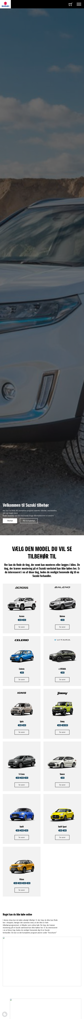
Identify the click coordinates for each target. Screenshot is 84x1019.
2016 (20, 725)
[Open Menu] (79, 4)
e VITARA (62, 669)
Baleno (62, 616)
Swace (62, 774)
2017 (18, 830)
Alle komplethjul (29, 521)
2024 (26, 830)
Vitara (21, 879)
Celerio (21, 669)
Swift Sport (62, 826)
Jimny (62, 721)
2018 (59, 725)
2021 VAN (64, 725)
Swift (22, 826)
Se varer (22, 627)
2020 (20, 620)
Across (21, 616)
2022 (26, 778)
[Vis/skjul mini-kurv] (71, 4)
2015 (62, 620)
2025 (62, 672)
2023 (24, 620)
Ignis (22, 721)
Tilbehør (10, 521)
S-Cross (22, 774)
